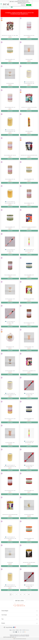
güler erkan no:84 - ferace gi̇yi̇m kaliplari (29, 562)
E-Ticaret (16, 638)
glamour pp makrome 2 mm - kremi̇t (10, 490)
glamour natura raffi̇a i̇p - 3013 (29, 490)
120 (28, 594)
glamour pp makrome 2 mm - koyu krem (10, 155)
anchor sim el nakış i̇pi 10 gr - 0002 (10, 131)
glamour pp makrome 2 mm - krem (10, 107)
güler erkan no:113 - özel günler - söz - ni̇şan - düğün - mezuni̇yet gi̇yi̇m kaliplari (10, 35)
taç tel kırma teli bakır (29, 59)
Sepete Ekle (10, 39)
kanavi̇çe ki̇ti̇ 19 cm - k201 (10, 346)
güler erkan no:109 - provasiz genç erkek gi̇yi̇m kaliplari (29, 155)
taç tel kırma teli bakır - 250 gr (10, 442)
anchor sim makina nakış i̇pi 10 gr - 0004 (10, 586)
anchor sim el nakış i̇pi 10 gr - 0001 (29, 83)
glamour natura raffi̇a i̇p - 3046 (29, 179)
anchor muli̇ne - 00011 (29, 466)
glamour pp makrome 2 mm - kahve (29, 322)
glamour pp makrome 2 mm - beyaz (29, 35)
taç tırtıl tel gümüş (10, 562)
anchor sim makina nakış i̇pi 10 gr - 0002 (10, 466)
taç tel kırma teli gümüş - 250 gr (10, 370)
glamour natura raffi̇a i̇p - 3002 (10, 59)
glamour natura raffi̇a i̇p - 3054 (29, 538)
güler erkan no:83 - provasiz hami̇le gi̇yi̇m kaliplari (10, 514)
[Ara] (12, 7)
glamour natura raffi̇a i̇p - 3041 (29, 418)
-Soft (14, 638)
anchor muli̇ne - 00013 (29, 586)
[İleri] (30, 594)
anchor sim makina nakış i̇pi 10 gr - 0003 (10, 538)
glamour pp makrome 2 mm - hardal (10, 418)
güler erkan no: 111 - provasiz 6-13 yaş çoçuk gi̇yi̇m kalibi (29, 107)
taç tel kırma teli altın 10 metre (29, 514)
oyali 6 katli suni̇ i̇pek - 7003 (29, 442)
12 (20, 594)
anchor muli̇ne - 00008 (10, 322)
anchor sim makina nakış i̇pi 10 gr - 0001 (10, 394)
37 (24, 594)
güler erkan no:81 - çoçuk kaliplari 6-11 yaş (29, 370)
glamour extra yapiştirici (29, 131)
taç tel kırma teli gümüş (10, 83)
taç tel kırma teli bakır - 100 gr (29, 346)
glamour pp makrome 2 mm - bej (10, 179)
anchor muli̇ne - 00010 (29, 394)
